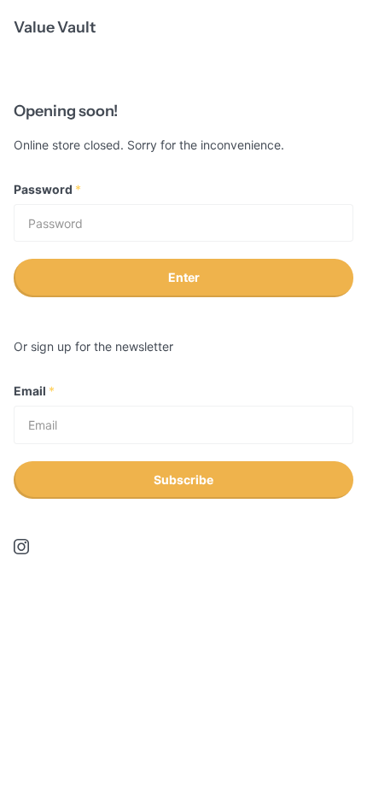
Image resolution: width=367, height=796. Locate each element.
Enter (184, 277)
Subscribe (183, 479)
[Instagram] (21, 546)
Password (47, 189)
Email (34, 390)
